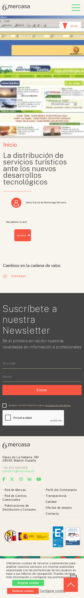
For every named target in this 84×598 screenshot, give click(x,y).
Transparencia (56, 495)
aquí (73, 577)
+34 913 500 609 (15, 467)
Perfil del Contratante (61, 490)
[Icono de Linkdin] (30, 479)
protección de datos (58, 405)
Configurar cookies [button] (53, 590)
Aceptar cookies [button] (28, 583)
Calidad (51, 501)
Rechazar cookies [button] (23, 590)
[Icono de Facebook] (3, 479)
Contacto (52, 513)
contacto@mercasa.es (18, 471)
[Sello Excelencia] (58, 537)
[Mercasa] (16, 9)
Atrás (74, 26)
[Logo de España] (34, 537)
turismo (22, 235)
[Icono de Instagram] (21, 479)
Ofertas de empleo (59, 507)
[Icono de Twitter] (12, 479)
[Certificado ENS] (73, 537)
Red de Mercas (15, 490)
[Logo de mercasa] (11, 537)
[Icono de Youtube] (38, 479)
